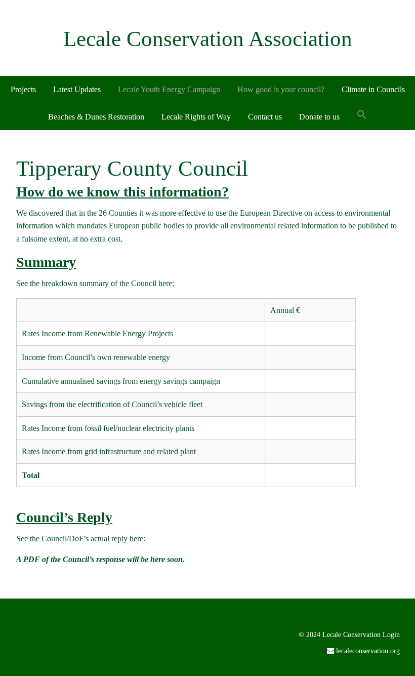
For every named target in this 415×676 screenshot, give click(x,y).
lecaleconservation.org (368, 651)
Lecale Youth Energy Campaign (169, 89)
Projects (23, 89)
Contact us (265, 116)
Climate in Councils (373, 89)
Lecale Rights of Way (196, 116)
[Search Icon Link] (362, 115)
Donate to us (319, 116)
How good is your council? (280, 89)
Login (391, 634)
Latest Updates (77, 89)
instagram (399, 667)
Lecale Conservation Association (207, 39)
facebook (384, 667)
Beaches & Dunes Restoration (96, 116)
